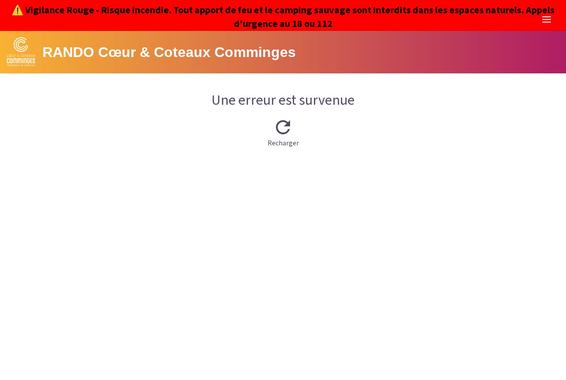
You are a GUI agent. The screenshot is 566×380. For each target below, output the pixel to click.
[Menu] (546, 19)
